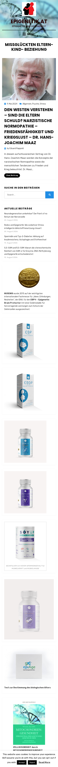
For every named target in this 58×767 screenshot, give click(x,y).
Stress (43, 104)
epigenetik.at (29, 21)
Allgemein (27, 104)
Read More (44, 762)
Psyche (35, 104)
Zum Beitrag (12, 175)
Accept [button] (22, 762)
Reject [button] (32, 762)
